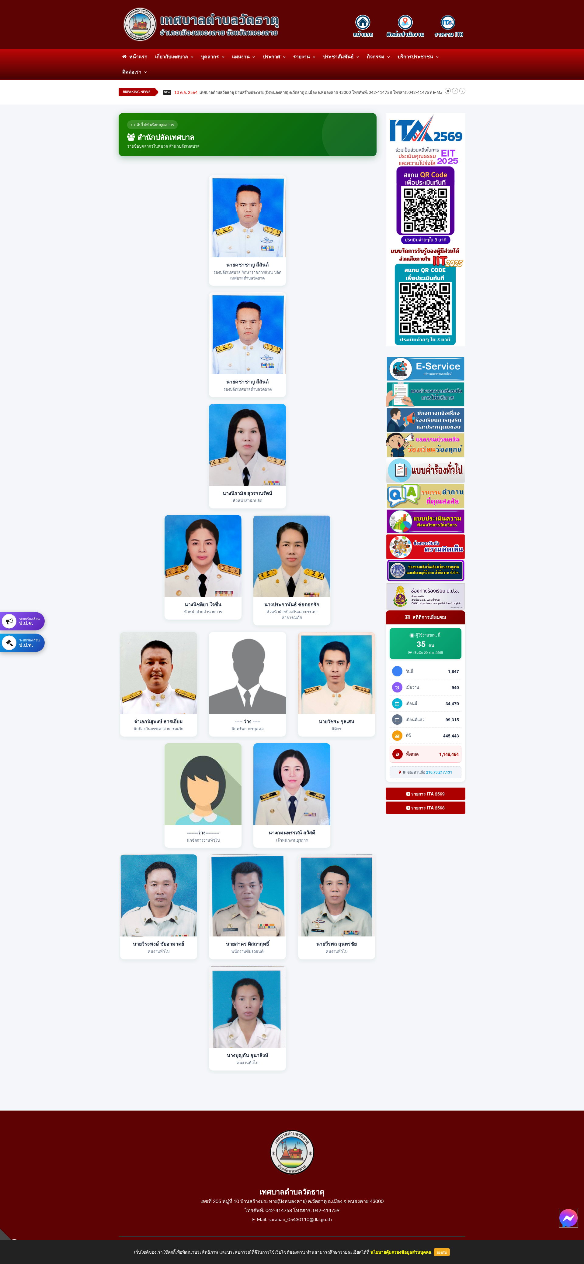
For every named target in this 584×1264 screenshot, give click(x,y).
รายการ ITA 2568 (427, 808)
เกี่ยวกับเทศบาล (171, 56)
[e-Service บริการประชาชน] (426, 368)
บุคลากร (210, 56)
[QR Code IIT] (426, 295)
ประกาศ (271, 56)
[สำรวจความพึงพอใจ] (426, 393)
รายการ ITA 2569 (427, 794)
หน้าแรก (137, 56)
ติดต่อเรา (131, 72)
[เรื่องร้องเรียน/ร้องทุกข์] (426, 444)
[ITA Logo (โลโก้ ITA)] (426, 128)
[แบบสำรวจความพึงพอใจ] (426, 520)
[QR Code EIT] (426, 194)
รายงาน (301, 56)
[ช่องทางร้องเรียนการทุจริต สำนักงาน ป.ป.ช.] (426, 570)
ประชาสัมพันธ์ (338, 56)
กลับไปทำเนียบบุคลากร (154, 124)
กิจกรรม (375, 56)
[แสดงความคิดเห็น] (426, 546)
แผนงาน (241, 56)
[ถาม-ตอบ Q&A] (426, 495)
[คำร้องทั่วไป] (426, 470)
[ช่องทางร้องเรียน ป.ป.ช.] (426, 595)
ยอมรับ (442, 1252)
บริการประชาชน (415, 56)
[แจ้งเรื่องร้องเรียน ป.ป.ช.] (426, 419)
